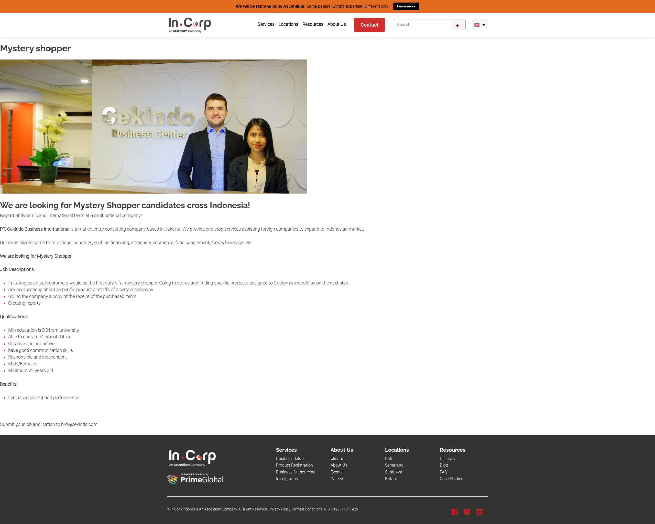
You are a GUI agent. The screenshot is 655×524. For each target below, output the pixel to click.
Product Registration (294, 465)
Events (337, 471)
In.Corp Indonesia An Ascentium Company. (204, 509)
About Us (339, 465)
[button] (480, 24)
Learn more (406, 6)
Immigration (287, 478)
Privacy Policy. (279, 509)
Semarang (394, 465)
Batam (391, 478)
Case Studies (451, 478)
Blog (444, 465)
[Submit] (459, 24)
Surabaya (393, 471)
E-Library (448, 458)
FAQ (443, 471)
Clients (337, 458)
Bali (388, 458)
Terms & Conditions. (307, 509)
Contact (369, 24)
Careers (337, 478)
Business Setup (290, 458)
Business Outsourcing (295, 471)
